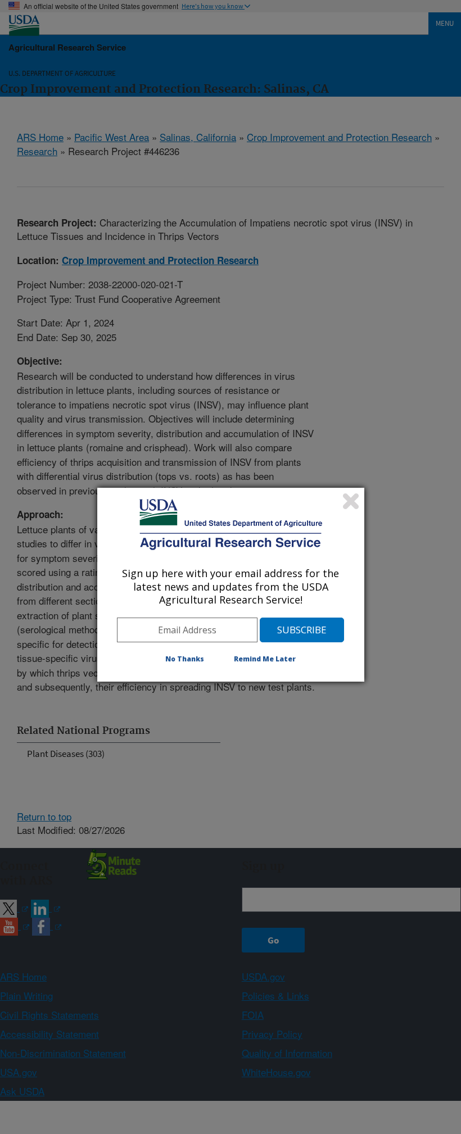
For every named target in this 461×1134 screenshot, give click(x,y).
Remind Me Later (265, 659)
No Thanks (184, 659)
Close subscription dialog (351, 501)
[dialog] (230, 584)
